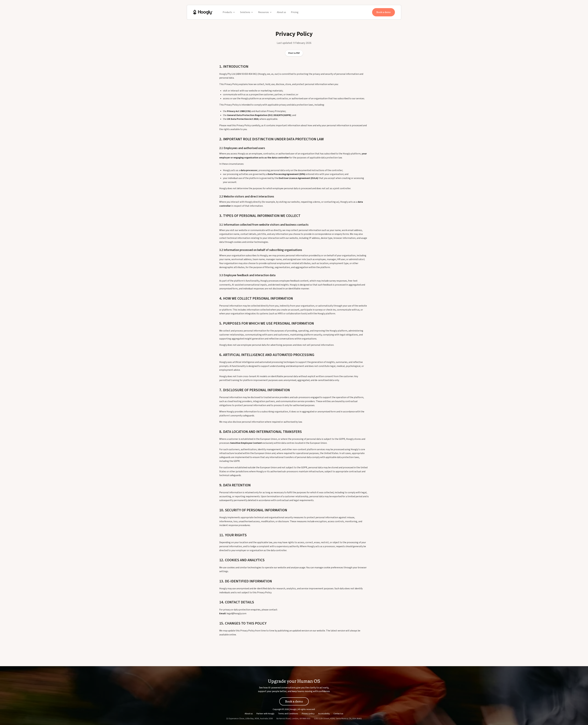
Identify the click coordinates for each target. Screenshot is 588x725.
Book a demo (383, 12)
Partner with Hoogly (265, 713)
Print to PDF (294, 53)
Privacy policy (308, 713)
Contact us (338, 713)
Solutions (245, 12)
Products (227, 12)
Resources (263, 12)
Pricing (294, 12)
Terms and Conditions (288, 713)
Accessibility (324, 713)
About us (281, 12)
